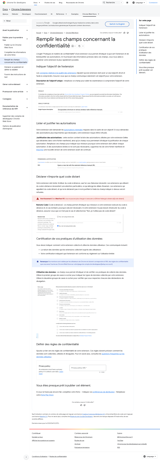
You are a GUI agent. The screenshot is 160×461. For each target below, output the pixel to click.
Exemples (74, 14)
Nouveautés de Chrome (75, 3)
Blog (60, 3)
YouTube (120, 440)
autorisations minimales (73, 130)
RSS (118, 447)
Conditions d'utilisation (39, 456)
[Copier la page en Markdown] (80, 46)
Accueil (38, 33)
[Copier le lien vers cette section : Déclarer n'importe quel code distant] (82, 177)
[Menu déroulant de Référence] (66, 14)
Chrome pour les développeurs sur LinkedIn (132, 444)
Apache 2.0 (43, 416)
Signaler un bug (37, 437)
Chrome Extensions (21, 9)
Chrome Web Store (89, 14)
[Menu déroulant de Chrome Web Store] (99, 14)
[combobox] (113, 3)
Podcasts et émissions (82, 447)
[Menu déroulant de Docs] (40, 2)
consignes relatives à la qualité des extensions (58, 73)
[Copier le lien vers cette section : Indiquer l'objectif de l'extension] (76, 66)
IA (51, 14)
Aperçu (5, 14)
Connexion (153, 3)
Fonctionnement (41, 14)
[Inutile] (127, 32)
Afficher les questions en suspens (43, 440)
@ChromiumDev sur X (125, 437)
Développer (26, 14)
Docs (35, 3)
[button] (13, 30)
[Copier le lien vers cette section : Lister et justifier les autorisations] (78, 123)
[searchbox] (15, 21)
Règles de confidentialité (58, 456)
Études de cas (50, 3)
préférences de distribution (104, 392)
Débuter (15, 14)
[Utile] (124, 32)
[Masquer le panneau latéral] (26, 457)
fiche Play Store (47, 395)
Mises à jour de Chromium (83, 437)
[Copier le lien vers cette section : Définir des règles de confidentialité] (81, 344)
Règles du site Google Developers (81, 416)
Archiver (77, 444)
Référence (60, 14)
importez (39, 150)
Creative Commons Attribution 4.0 (93, 414)
